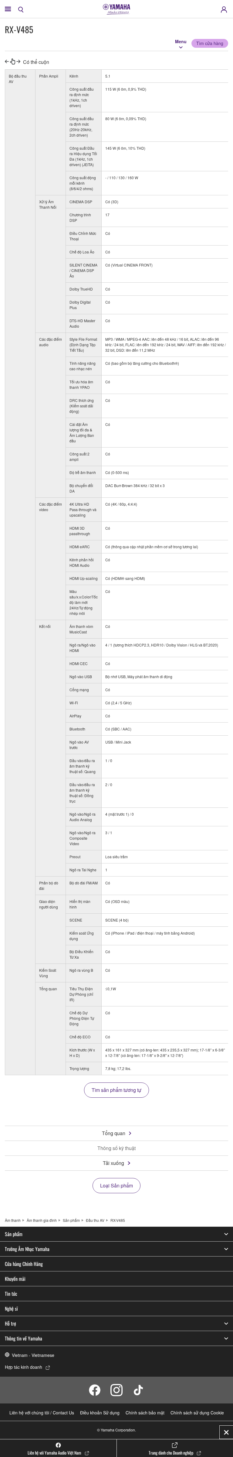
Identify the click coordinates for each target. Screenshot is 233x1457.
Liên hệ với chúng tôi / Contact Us (41, 1413)
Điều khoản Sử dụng (100, 1413)
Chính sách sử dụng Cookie (197, 1413)
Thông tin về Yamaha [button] (23, 1338)
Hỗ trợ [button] (10, 1323)
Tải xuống (113, 1162)
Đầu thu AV (95, 1220)
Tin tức (11, 1293)
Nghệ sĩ (11, 1308)
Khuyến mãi (15, 1278)
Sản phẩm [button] (13, 1234)
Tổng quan (113, 1133)
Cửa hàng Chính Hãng (24, 1263)
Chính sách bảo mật (145, 1413)
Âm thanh (13, 1220)
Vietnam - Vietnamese (33, 1355)
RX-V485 (117, 1220)
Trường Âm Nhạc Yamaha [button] (27, 1249)
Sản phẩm (71, 1220)
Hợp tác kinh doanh (23, 1367)
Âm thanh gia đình (42, 1220)
